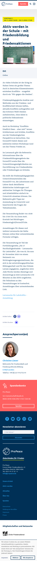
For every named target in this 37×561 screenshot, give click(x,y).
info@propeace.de (9, 473)
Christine (10, 360)
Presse (5, 515)
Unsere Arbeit (8, 481)
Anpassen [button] (4, 558)
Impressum (6, 512)
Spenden (23, 4)
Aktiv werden (7, 486)
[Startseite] (6, 4)
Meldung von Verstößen (10, 509)
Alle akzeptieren (28, 557)
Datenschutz (6, 506)
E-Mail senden (8, 370)
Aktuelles (6, 491)
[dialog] (18, 550)
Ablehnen (15, 557)
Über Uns (6, 496)
